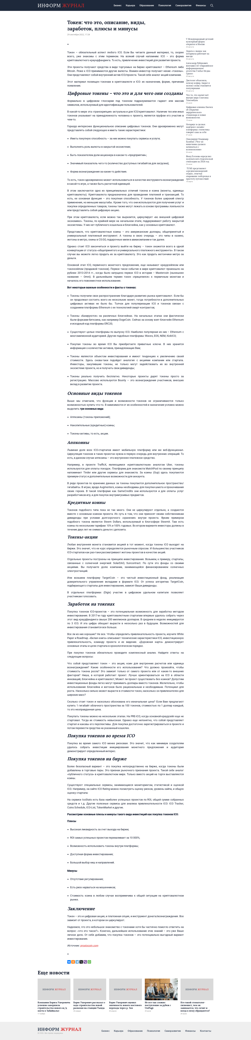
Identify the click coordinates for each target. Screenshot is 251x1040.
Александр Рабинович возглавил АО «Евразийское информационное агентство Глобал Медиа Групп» (199, 68)
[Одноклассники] (73, 962)
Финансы (201, 5)
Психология (164, 5)
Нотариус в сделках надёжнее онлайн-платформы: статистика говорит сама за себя (197, 128)
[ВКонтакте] (69, 962)
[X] (81, 962)
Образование (146, 5)
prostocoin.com (89, 945)
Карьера (130, 5)
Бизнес (117, 5)
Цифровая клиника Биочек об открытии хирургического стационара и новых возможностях (199, 112)
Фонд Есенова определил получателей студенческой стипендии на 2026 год (199, 159)
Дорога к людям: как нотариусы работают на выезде (197, 54)
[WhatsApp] (89, 962)
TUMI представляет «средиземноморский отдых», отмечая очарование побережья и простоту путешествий (198, 173)
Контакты (205, 1031)
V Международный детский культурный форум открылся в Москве (199, 42)
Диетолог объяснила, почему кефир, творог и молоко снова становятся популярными (198, 84)
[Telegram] (77, 962)
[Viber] (85, 962)
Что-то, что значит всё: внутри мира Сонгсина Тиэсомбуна (197, 98)
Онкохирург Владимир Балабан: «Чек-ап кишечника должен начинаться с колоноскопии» (197, 144)
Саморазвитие (183, 5)
